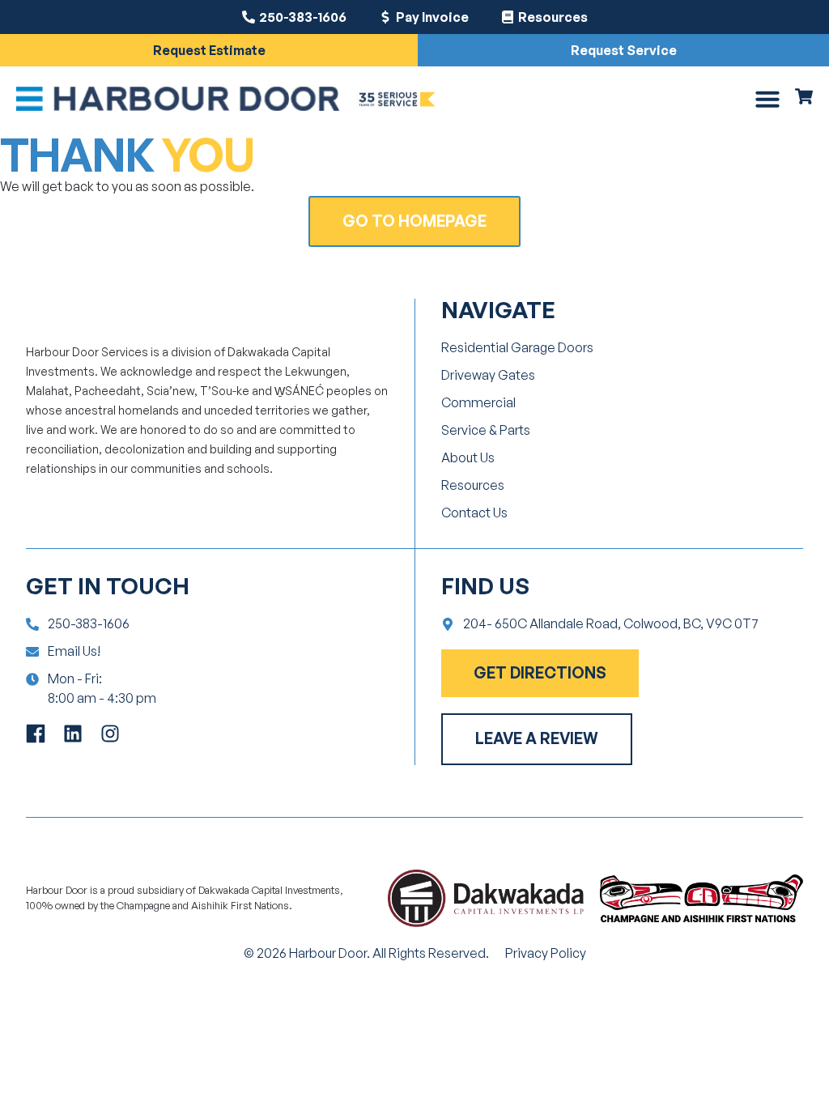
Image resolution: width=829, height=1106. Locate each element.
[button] (767, 98)
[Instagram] (110, 733)
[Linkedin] (73, 733)
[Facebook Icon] (35, 733)
